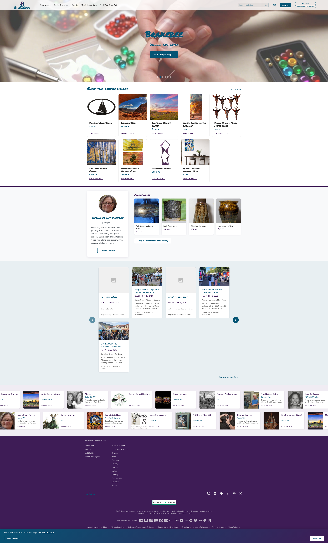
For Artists (305, 4)
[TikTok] (227, 493)
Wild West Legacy (92, 457)
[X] (240, 493)
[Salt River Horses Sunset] (164, 107)
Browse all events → (229, 377)
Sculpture (116, 482)
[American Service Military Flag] (133, 152)
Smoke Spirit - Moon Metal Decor (225, 124)
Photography (117, 478)
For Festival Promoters (305, 7)
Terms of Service (218, 527)
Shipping (185, 527)
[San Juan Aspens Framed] (101, 152)
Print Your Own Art (108, 5)
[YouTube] (234, 493)
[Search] (265, 5)
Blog (105, 527)
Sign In (285, 5)
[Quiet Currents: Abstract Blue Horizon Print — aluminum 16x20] (195, 152)
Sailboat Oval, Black (100, 123)
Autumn (88, 449)
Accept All (316, 538)
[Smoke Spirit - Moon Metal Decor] (226, 107)
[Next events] (236, 320)
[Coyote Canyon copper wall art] (195, 107)
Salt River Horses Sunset (161, 124)
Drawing (115, 453)
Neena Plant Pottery (107, 218)
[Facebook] (215, 493)
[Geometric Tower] (164, 152)
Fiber (114, 457)
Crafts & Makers (61, 5)
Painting (115, 475)
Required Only (13, 538)
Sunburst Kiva (128, 123)
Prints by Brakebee (117, 527)
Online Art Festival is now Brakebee (141, 527)
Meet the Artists (89, 5)
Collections (90, 445)
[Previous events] (92, 320)
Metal (114, 471)
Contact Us (162, 527)
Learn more (48, 532)
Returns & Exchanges (200, 527)
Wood (114, 485)
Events (74, 5)
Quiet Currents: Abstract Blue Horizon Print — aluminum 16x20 (192, 172)
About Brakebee (93, 527)
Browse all (236, 89)
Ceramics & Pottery (119, 449)
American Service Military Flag (130, 170)
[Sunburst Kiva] (133, 107)
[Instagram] (208, 493)
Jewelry (115, 464)
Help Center (174, 527)
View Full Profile (107, 250)
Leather (115, 467)
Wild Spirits (89, 453)
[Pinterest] (221, 493)
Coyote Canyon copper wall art (194, 124)
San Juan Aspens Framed (98, 170)
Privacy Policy (233, 527)
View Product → (96, 133)
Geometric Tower (161, 168)
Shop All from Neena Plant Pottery (152, 241)
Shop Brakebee (118, 445)
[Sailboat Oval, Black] (101, 107)
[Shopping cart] (274, 5)
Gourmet (115, 460)
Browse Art (45, 5)
